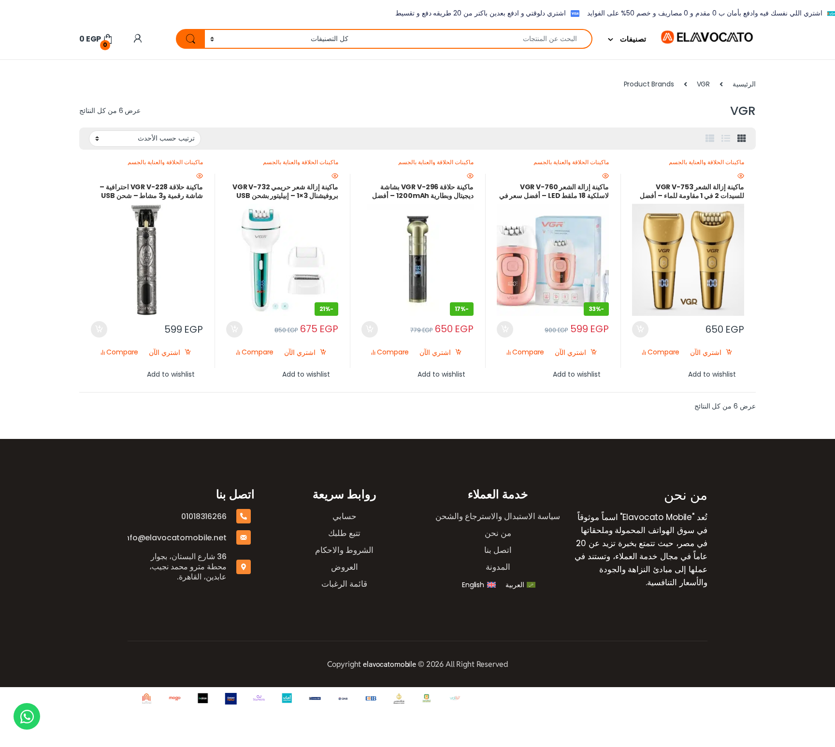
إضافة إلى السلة (640, 329)
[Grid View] (741, 138)
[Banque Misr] (389, 698)
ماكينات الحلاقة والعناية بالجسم (706, 162)
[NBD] (305, 698)
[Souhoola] (249, 698)
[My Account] (137, 38)
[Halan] (193, 698)
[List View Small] (709, 138)
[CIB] (361, 698)
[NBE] (417, 698)
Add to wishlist (712, 374)
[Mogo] (165, 698)
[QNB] (333, 698)
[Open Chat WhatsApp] (27, 716)
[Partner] (445, 698)
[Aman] (277, 698)
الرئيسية (744, 84)
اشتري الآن (705, 352)
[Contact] (221, 698)
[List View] (725, 138)
